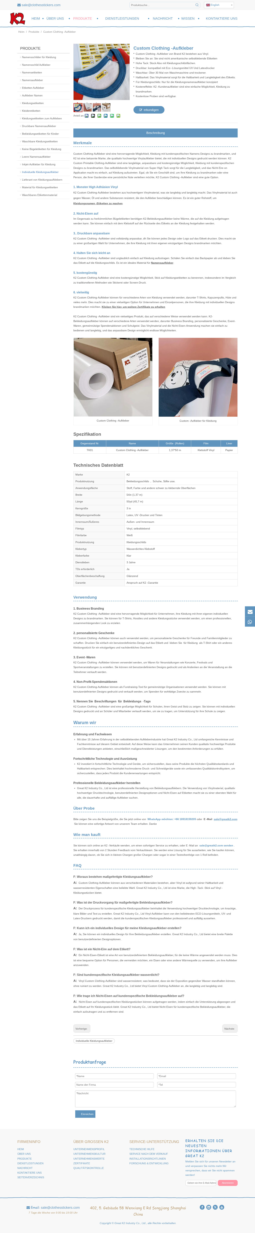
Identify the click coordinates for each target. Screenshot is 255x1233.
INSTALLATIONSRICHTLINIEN (147, 1158)
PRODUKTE (24, 1158)
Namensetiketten (32, 72)
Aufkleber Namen (32, 95)
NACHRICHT (25, 1168)
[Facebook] (202, 1207)
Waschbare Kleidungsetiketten (40, 141)
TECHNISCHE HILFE (141, 1149)
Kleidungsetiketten (33, 103)
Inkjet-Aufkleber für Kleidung (38, 164)
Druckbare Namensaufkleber (39, 126)
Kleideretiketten (31, 110)
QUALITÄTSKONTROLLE (88, 1168)
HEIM (20, 1149)
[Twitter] (215, 1207)
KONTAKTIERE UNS (29, 1172)
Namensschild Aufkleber (36, 64)
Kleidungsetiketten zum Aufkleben (42, 118)
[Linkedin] (208, 1207)
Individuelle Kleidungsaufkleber (40, 172)
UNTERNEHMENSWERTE (89, 1158)
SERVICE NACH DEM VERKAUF (148, 1153)
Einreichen (87, 1114)
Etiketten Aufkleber (33, 87)
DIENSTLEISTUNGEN (30, 1163)
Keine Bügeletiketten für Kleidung (41, 149)
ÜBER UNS (24, 1153)
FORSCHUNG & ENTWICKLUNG (149, 1163)
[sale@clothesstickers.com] (250, 611)
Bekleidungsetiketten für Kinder (40, 133)
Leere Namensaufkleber (36, 156)
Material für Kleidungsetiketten (40, 187)
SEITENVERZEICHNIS (30, 1177)
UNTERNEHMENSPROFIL (89, 1149)
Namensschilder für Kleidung (39, 57)
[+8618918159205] (250, 622)
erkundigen (151, 109)
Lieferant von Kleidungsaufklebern (42, 179)
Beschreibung (155, 132)
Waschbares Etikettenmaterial (39, 194)
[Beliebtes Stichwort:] (197, 5)
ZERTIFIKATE (81, 1163)
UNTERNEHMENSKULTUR (89, 1153)
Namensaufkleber (32, 80)
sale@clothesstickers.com (41, 5)
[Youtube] (221, 1207)
